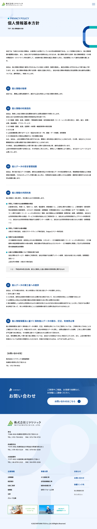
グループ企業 (12, 498)
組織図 (10, 490)
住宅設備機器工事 (46, 481)
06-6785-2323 (17, 462)
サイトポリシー (78, 494)
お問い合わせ (79, 478)
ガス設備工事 (45, 477)
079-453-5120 (17, 449)
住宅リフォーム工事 (47, 490)
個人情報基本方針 (79, 490)
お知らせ (77, 471)
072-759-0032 (15, 365)
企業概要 (10, 477)
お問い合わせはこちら (65, 401)
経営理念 (10, 481)
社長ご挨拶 (11, 485)
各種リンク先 (79, 484)
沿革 (9, 494)
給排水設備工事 (46, 485)
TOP (9, 29)
